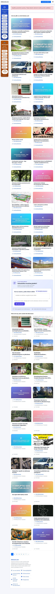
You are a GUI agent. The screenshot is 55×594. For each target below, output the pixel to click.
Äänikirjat (4, 27)
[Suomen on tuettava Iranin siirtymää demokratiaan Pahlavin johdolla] (43, 72)
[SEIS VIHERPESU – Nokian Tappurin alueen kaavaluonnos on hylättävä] (21, 202)
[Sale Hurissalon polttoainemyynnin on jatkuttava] (43, 245)
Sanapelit (4, 59)
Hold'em (4, 68)
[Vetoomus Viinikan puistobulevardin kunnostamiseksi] (21, 180)
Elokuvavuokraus (4, 30)
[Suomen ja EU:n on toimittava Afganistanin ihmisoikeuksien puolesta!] (43, 137)
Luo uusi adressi (46, 1)
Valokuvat (4, 32)
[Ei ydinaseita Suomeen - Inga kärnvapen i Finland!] (21, 158)
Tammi (4, 64)
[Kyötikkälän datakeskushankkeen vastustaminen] (43, 267)
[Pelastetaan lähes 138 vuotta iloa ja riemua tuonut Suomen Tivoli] (21, 267)
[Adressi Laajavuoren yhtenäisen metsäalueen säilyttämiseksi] (43, 224)
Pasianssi (4, 51)
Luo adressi (20, 304)
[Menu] (52, 2)
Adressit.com (5, 2)
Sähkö (4, 15)
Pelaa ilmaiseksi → (5, 71)
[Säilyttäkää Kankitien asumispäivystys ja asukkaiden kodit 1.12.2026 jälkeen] (21, 93)
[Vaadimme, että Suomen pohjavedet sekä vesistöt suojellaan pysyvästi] (43, 28)
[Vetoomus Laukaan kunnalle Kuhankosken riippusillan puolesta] (21, 245)
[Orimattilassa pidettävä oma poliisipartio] (21, 72)
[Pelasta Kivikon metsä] (21, 136)
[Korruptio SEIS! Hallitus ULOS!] (43, 49)
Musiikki (4, 24)
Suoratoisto (4, 21)
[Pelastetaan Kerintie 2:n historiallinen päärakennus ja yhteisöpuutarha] (43, 115)
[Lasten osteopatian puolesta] (43, 201)
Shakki (4, 53)
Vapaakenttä (4, 57)
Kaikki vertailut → (5, 36)
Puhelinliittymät (4, 19)
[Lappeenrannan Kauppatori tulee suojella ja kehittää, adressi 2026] (43, 93)
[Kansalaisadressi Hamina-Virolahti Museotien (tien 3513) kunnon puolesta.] (21, 50)
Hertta (4, 62)
